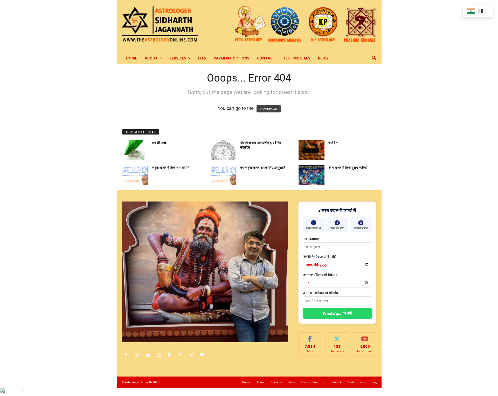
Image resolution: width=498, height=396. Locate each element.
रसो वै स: (333, 142)
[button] (373, 58)
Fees (202, 58)
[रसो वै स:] (311, 150)
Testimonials (296, 58)
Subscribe (365, 336)
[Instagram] (138, 355)
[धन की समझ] (135, 150)
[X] (192, 355)
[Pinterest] (181, 355)
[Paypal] (170, 355)
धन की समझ (159, 142)
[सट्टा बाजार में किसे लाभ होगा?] (135, 175)
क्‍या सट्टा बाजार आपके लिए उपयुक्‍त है (262, 167)
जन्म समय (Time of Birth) (320, 274)
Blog (323, 58)
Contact (266, 58)
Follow (337, 336)
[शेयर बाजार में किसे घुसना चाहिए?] (311, 175)
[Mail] (160, 355)
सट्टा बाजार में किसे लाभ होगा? (170, 167)
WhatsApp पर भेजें (337, 313)
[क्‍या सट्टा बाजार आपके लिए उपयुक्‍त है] (223, 175)
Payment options (231, 58)
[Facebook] (127, 355)
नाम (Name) (311, 239)
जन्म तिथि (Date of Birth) (319, 256)
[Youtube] (203, 355)
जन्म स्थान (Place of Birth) (320, 293)
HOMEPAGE (268, 108)
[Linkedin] (149, 355)
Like (310, 336)
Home (131, 58)
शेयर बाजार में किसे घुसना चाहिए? (348, 167)
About (151, 58)
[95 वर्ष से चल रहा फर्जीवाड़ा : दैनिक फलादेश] (223, 150)
